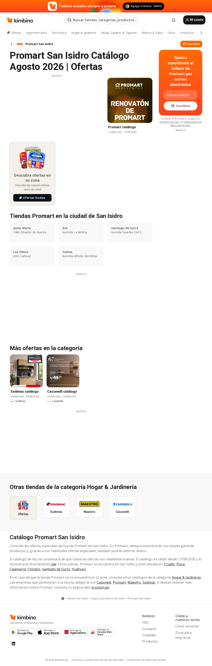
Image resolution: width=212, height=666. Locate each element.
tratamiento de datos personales (186, 123)
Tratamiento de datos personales (146, 660)
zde (53, 564)
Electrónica (59, 33)
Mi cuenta (196, 19)
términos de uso (169, 122)
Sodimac (148, 582)
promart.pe (100, 587)
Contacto (149, 629)
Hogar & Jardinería (83, 33)
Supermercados (36, 33)
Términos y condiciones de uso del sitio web (97, 660)
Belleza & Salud (152, 33)
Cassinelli (104, 582)
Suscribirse (193, 44)
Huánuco (79, 569)
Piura (180, 564)
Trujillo (169, 564)
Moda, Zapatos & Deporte (119, 33)
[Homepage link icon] (62, 598)
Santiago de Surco (56, 569)
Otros (171, 33)
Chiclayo (34, 569)
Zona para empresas (183, 635)
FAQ (145, 622)
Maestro (134, 582)
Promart (119, 582)
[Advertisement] (57, 106)
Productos (187, 33)
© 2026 (57, 660)
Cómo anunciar (187, 626)
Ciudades (149, 635)
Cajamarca (18, 569)
